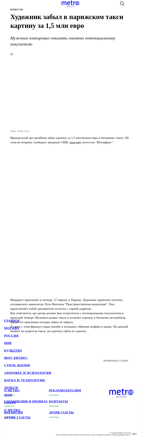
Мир (8, 343)
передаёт (75, 142)
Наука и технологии (24, 380)
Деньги (11, 387)
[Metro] (70, 3)
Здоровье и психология (27, 373)
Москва (11, 328)
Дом (8, 395)
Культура (13, 350)
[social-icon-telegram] (14, 431)
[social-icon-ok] (20, 431)
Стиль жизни (17, 365)
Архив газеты (17, 417)
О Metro (12, 410)
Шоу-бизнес (16, 358)
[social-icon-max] (27, 431)
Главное (12, 320)
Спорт (10, 402)
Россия (11, 335)
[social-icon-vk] (7, 431)
